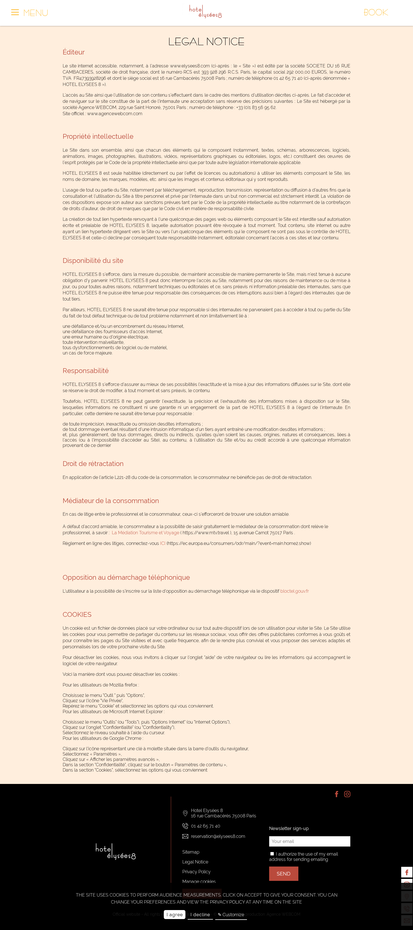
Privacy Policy (196, 871)
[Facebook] (406, 872)
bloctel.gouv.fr (294, 591)
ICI (162, 543)
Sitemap (190, 852)
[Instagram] (345, 794)
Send (284, 874)
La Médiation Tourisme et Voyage (145, 532)
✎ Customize (231, 914)
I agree (175, 914)
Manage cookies (199, 881)
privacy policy (227, 902)
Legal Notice (195, 862)
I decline (200, 914)
